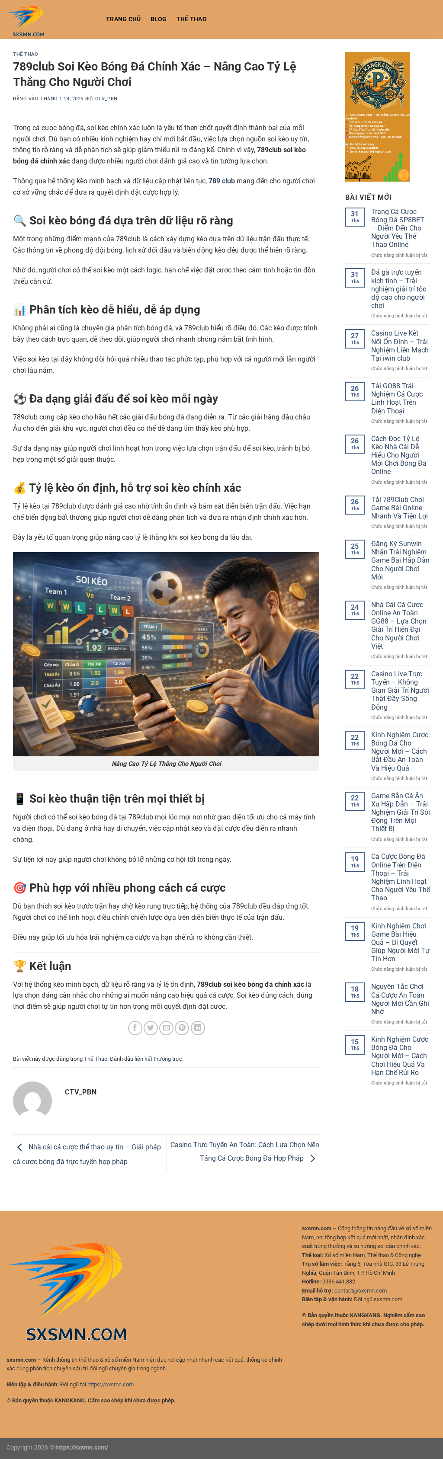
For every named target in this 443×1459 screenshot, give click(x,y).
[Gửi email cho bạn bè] (166, 1028)
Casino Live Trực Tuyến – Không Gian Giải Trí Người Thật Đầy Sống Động (400, 690)
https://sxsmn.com (110, 1384)
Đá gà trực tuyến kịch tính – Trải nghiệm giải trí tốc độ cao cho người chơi (398, 289)
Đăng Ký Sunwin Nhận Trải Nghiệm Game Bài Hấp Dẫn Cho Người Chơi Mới (400, 560)
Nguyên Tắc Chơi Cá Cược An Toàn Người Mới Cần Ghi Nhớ (400, 999)
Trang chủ (123, 19)
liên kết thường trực (158, 1059)
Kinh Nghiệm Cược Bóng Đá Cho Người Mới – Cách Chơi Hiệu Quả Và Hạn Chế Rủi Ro (399, 1056)
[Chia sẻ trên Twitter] (151, 1028)
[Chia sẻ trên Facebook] (135, 1028)
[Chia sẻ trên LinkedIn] (198, 1028)
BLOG (159, 19)
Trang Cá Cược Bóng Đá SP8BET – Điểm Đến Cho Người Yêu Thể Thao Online (397, 228)
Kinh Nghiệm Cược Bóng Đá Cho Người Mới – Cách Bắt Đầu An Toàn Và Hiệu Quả (399, 751)
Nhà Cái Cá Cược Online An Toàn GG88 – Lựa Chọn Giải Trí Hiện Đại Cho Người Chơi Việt (399, 625)
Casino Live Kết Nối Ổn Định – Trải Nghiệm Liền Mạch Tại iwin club (400, 345)
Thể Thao (192, 19)
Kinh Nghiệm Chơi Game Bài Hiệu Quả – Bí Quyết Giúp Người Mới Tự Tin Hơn (400, 942)
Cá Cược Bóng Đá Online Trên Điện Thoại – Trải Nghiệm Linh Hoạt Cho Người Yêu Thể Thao (400, 877)
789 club (222, 181)
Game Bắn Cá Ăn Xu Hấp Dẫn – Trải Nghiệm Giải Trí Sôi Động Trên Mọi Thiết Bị (400, 812)
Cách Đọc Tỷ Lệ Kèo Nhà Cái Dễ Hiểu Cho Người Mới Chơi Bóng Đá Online (399, 455)
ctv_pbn (106, 99)
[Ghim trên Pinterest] (182, 1028)
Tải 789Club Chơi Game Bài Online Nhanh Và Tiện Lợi (399, 508)
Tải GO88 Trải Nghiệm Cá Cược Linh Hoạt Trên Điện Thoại (397, 398)
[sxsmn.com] (49, 19)
